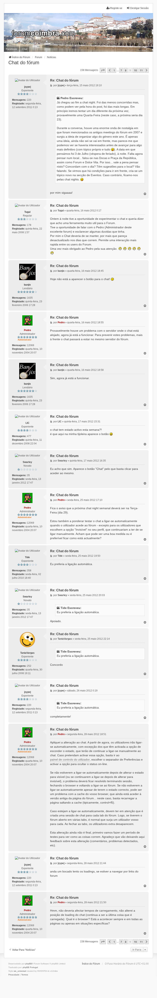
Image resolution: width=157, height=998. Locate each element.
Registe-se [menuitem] (116, 8)
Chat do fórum (23, 62)
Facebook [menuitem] (11, 49)
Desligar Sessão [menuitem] (139, 8)
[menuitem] (13, 975)
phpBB (28, 964)
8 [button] (125, 70)
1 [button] (114, 70)
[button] (103, 70)
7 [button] (121, 70)
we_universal (20, 971)
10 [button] (135, 70)
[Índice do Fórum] (78, 32)
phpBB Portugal (30, 967)
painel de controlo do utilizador (70, 759)
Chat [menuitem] (24, 49)
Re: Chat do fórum (64, 80)
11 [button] (141, 70)
